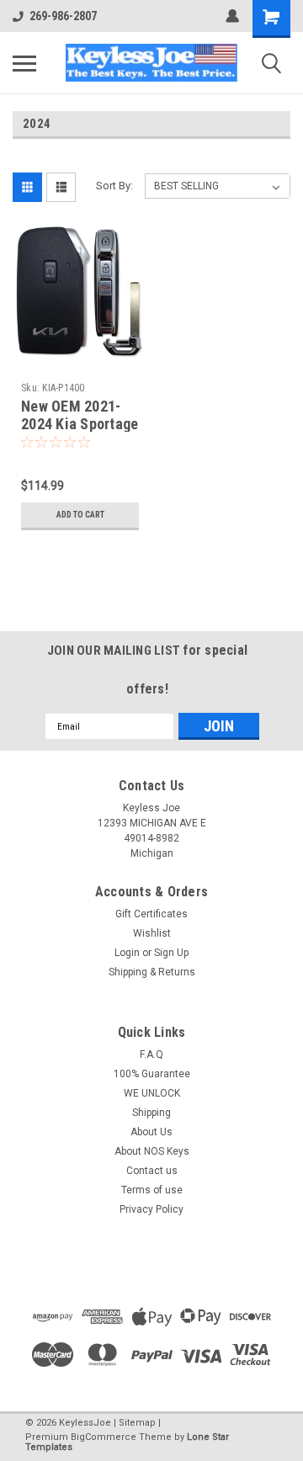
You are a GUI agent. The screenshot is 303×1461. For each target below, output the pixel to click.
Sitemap (137, 1422)
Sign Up (171, 953)
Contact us (152, 1171)
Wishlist (152, 933)
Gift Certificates (151, 914)
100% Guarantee (152, 1074)
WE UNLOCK (152, 1093)
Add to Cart (80, 514)
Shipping (151, 1112)
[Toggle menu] (24, 63)
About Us (151, 1132)
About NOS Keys (151, 1151)
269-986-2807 (63, 16)
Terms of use (152, 1190)
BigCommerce (103, 1437)
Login (127, 953)
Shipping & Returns (152, 972)
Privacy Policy (151, 1209)
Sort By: (114, 185)
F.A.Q (151, 1054)
